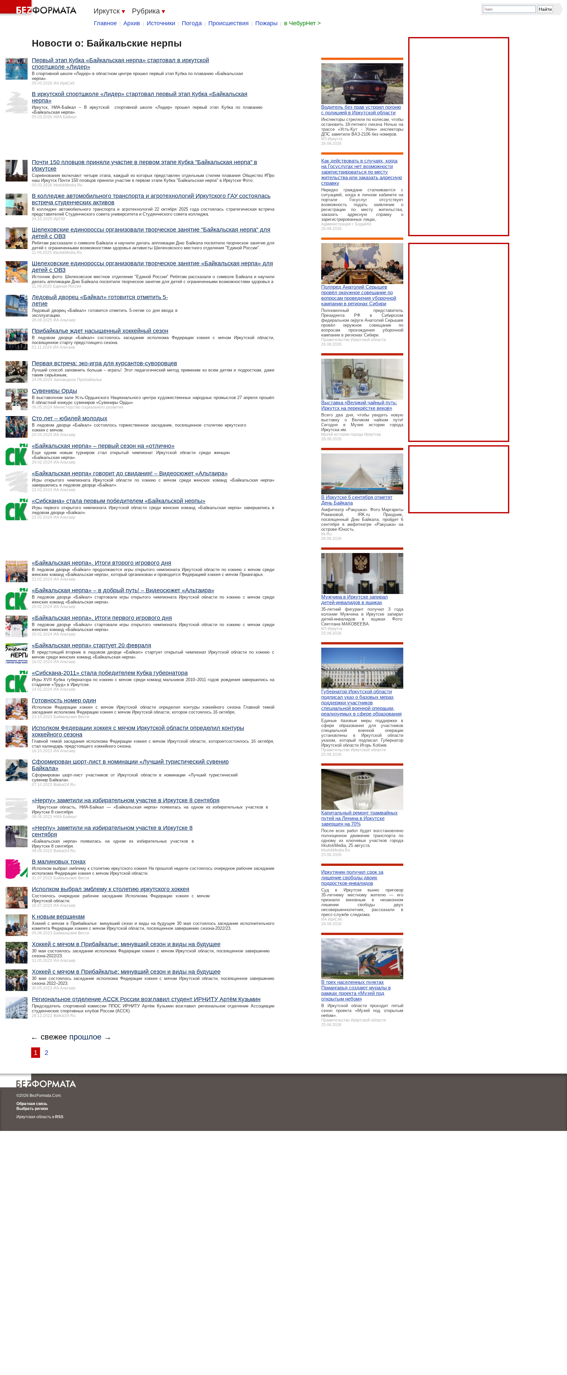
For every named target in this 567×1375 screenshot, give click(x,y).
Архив (131, 23)
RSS (59, 1117)
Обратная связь (31, 1103)
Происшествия (228, 23)
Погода (192, 23)
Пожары (266, 23)
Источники (161, 23)
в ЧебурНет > (302, 23)
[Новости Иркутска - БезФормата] (39, 8)
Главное (105, 23)
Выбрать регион (32, 1108)
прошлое (85, 1036)
